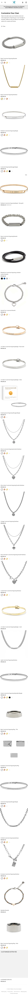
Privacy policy (10, 991)
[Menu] (2, 2)
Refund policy (4, 991)
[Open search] (5, 2)
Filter (4, 26)
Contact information (14, 993)
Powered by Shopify (17, 989)
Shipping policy (24, 991)
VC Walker (11, 989)
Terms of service (17, 991)
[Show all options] (9, 62)
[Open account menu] (22, 2)
